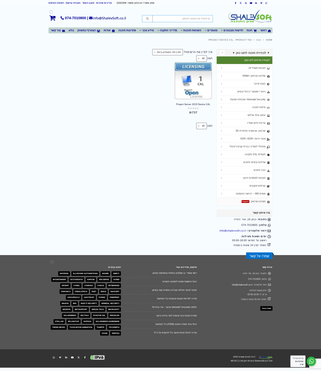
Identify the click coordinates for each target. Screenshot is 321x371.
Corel (76, 285)
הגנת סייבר (259, 83)
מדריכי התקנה (168, 30)
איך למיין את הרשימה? (198, 52)
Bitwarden (113, 285)
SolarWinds (70, 315)
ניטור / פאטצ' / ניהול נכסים (251, 91)
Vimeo (60, 357)
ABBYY (116, 273)
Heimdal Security (110, 303)
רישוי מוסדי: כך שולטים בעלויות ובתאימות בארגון (175, 273)
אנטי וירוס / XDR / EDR (252, 138)
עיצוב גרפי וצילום (256, 115)
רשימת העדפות (56, 3)
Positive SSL (99, 315)
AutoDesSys (76, 279)
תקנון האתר (88, 3)
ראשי (263, 30)
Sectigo (84, 315)
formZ (102, 297)
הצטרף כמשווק (86, 30)
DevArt (65, 285)
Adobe (105, 273)
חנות (249, 30)
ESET (94, 291)
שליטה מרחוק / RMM (254, 75)
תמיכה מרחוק (253, 201)
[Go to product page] (193, 80)
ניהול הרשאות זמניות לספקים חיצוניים (180, 281)
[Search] (147, 18)
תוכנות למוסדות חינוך (254, 177)
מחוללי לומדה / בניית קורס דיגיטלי (247, 146)
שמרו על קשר (259, 256)
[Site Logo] (250, 16)
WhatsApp (53, 357)
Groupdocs (73, 297)
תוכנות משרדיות (257, 67)
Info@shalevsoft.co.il (233, 230)
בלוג (71, 30)
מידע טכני (148, 30)
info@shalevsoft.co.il (242, 284)
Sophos (87, 321)
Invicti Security (89, 303)
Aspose (91, 279)
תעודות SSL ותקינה (255, 154)
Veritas (115, 333)
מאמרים (212, 30)
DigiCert (115, 291)
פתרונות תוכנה (127, 30)
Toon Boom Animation (81, 327)
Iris (74, 303)
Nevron (66, 309)
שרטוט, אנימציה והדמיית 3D (250, 130)
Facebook (84, 357)
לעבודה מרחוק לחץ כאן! (257, 60)
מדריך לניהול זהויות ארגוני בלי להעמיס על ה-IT (175, 332)
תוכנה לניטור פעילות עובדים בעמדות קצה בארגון (174, 290)
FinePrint (114, 297)
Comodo (88, 285)
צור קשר (56, 30)
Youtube (72, 357)
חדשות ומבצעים (233, 30)
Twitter (78, 357)
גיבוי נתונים (259, 170)
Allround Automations (85, 273)
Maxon (65, 303)
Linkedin (66, 357)
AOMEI (116, 279)
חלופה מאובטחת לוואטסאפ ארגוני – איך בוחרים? (174, 307)
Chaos (100, 285)
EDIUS (103, 291)
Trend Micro (58, 327)
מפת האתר (266, 308)
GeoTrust (89, 297)
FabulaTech (81, 291)
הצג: (209, 58)
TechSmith (114, 327)
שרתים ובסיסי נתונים (254, 162)
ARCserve (104, 279)
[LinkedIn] (256, 3)
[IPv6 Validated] (97, 357)
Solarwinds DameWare (107, 321)
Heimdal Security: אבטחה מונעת (247, 99)
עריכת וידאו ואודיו (256, 122)
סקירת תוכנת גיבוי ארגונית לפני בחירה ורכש (177, 315)
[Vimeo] (261, 3)
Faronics (66, 291)
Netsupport (81, 309)
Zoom (104, 333)
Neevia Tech (98, 309)
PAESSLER (114, 315)
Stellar (59, 321)
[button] (222, 52)
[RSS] (246, 3)
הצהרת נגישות (73, 3)
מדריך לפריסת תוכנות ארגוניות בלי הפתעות (177, 298)
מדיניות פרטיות (104, 3)
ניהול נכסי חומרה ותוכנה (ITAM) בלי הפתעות (176, 324)
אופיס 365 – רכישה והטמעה (250, 193)
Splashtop (73, 321)
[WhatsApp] (266, 3)
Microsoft (113, 309)
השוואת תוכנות (192, 30)
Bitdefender (59, 279)
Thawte (100, 327)
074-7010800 (75, 18)
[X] (241, 3)
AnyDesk (64, 273)
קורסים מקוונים (257, 185)
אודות (107, 30)
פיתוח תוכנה (258, 107)
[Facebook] (236, 3)
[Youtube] (251, 3)
